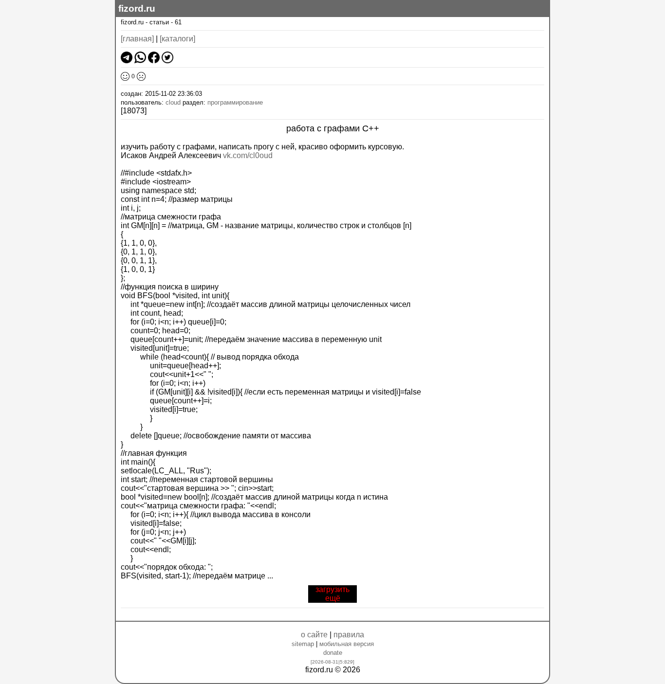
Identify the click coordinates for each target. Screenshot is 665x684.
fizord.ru (136, 8)
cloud (173, 102)
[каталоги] (177, 39)
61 (178, 22)
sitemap (303, 644)
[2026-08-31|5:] (332, 662)
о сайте (314, 634)
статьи (159, 22)
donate (332, 652)
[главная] (137, 39)
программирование (235, 102)
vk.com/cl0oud (248, 155)
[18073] (134, 111)
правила (348, 634)
